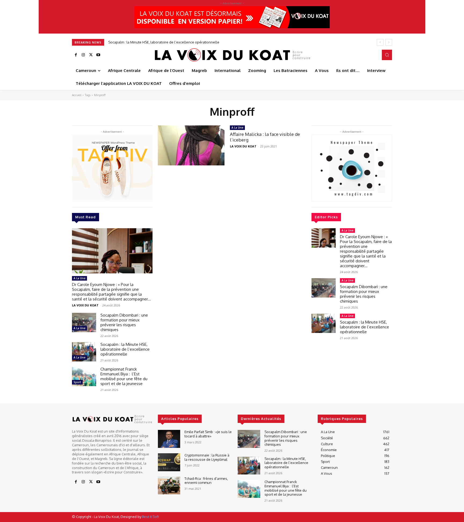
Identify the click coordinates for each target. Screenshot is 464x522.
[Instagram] (83, 55)
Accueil (76, 95)
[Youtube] (98, 55)
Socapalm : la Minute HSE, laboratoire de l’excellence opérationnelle (163, 42)
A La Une (79, 278)
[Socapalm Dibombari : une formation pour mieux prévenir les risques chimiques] (84, 322)
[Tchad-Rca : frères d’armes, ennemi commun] (169, 486)
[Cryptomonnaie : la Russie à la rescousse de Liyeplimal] (169, 462)
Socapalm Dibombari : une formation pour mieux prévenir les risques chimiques (124, 322)
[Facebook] (75, 55)
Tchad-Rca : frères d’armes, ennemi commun (206, 480)
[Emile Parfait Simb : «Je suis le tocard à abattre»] (169, 439)
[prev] (380, 42)
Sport (77, 382)
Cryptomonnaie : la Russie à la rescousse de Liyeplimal (206, 457)
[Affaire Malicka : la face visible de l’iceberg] (191, 145)
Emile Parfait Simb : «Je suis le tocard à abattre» (208, 434)
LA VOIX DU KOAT (85, 305)
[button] (387, 55)
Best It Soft (150, 516)
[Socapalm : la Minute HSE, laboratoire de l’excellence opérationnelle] (84, 351)
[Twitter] (91, 55)
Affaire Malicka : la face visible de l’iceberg (265, 136)
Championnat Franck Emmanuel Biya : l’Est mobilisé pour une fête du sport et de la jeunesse (123, 376)
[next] (388, 42)
